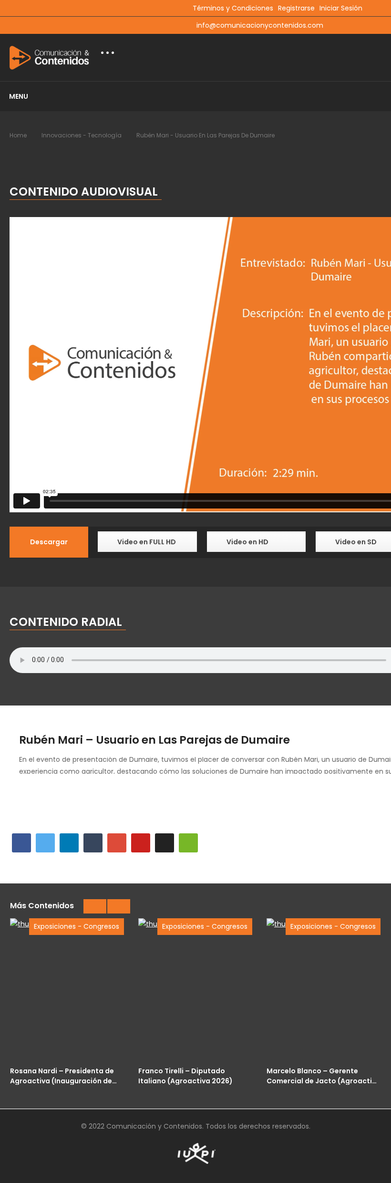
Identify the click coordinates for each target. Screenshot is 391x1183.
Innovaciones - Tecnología (81, 135)
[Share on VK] (164, 842)
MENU (18, 96)
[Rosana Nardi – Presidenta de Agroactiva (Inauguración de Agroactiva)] (67, 989)
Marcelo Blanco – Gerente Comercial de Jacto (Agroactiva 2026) (324, 1075)
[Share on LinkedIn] (69, 842)
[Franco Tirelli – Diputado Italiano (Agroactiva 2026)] (195, 989)
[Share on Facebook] (21, 842)
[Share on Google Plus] (116, 842)
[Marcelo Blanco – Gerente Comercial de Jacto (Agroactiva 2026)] (324, 989)
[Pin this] (140, 842)
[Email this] (188, 842)
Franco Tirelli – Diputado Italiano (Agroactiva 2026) (185, 1075)
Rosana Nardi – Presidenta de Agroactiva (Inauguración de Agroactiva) (62, 1075)
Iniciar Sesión (340, 8)
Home (18, 135)
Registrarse (296, 8)
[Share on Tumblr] (93, 842)
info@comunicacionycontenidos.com (259, 25)
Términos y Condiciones (233, 8)
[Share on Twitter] (45, 842)
